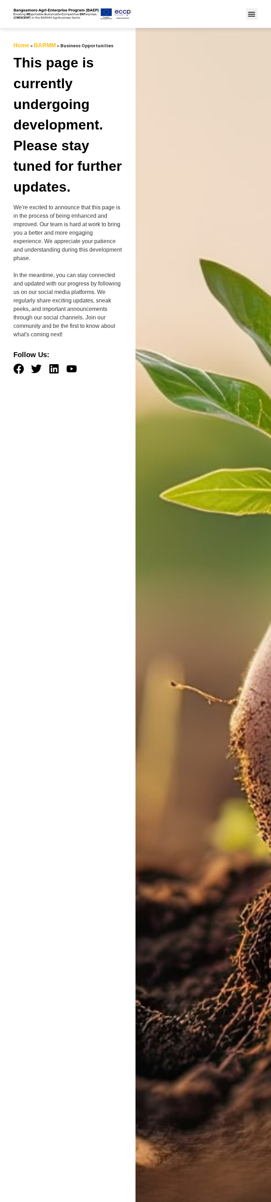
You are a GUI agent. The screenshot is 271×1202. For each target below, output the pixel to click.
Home (21, 45)
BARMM (45, 45)
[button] (252, 14)
